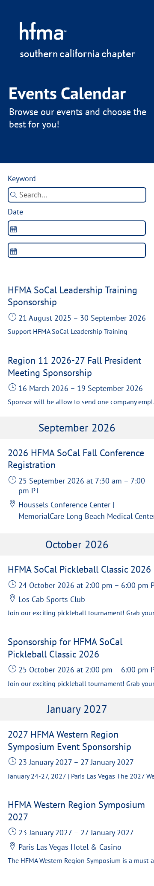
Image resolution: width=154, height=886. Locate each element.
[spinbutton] (76, 228)
